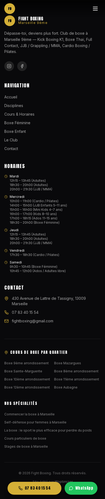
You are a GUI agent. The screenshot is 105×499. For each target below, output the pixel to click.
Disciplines (13, 105)
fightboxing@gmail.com (32, 321)
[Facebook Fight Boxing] (22, 66)
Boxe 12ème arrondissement (27, 387)
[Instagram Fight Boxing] (9, 66)
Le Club (11, 140)
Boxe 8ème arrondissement (76, 371)
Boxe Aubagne (66, 387)
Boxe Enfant (15, 131)
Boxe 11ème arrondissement (76, 379)
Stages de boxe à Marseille (26, 446)
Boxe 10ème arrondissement (27, 379)
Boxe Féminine (17, 122)
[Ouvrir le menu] (95, 8)
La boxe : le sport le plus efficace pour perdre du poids (48, 430)
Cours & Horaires (19, 114)
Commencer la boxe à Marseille (29, 414)
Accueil (10, 97)
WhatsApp (84, 488)
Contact (11, 148)
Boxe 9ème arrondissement (26, 363)
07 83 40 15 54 (25, 312)
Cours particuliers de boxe (25, 438)
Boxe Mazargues (67, 363)
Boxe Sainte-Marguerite (23, 371)
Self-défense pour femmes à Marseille (35, 422)
